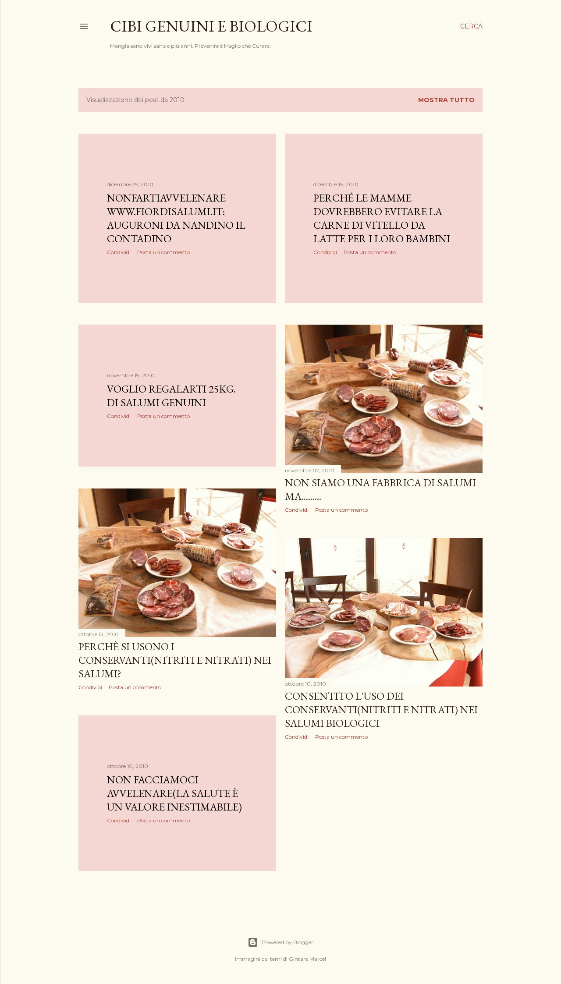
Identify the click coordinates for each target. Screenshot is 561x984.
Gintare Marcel (307, 959)
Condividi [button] (119, 252)
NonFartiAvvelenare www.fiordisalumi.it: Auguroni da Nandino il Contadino (176, 218)
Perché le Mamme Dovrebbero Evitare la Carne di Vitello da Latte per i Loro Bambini (381, 218)
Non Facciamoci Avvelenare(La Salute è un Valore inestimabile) (174, 793)
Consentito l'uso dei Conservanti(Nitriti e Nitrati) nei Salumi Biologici (381, 709)
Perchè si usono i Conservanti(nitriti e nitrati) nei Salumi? (174, 660)
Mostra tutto (446, 100)
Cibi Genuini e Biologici (211, 26)
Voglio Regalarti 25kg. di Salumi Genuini (171, 395)
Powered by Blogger (287, 942)
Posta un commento (163, 252)
